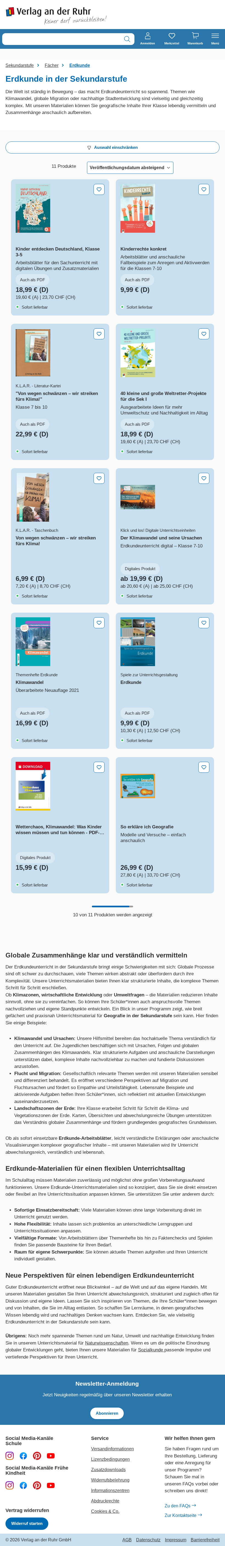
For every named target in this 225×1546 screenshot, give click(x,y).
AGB (127, 1540)
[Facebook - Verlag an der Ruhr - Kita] (23, 1485)
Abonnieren (107, 1413)
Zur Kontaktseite (180, 1515)
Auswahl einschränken (115, 147)
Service (100, 1438)
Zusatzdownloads (108, 1469)
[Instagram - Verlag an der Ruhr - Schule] (9, 1456)
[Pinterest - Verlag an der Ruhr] (37, 1456)
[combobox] (61, 39)
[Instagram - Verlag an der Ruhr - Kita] (9, 1485)
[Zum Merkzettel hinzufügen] (99, 189)
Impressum (175, 1540)
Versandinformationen (112, 1448)
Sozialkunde (150, 1349)
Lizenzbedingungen (110, 1459)
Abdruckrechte (105, 1501)
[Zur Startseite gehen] (56, 16)
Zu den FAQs (177, 1506)
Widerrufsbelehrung (110, 1480)
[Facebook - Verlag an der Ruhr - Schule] (23, 1456)
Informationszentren (110, 1490)
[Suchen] (127, 39)
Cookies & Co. (105, 1511)
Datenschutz (148, 1540)
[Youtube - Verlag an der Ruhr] (51, 1456)
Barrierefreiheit (205, 1540)
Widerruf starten (27, 1523)
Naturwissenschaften (106, 1343)
